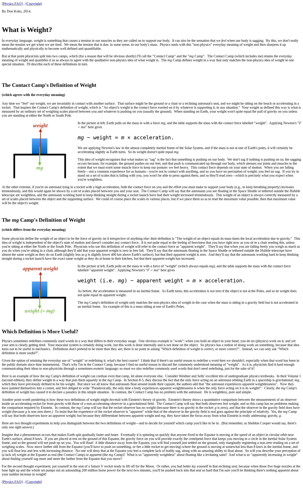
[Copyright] (34, 4)
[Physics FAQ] (12, 4)
